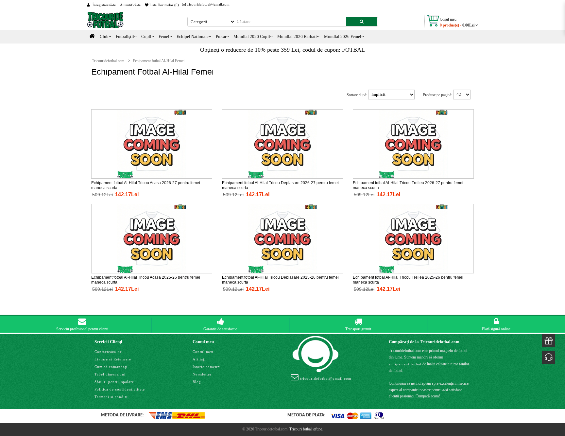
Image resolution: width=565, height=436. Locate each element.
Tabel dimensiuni (110, 374)
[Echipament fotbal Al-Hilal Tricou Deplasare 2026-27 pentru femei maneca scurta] (282, 143)
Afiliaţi (199, 359)
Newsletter (202, 374)
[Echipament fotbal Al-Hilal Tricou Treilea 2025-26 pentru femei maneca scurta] (413, 238)
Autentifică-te (130, 5)
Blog (197, 382)
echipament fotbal (405, 364)
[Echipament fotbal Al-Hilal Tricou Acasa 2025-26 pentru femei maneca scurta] (151, 238)
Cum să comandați (111, 367)
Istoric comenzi (207, 367)
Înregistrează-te (104, 5)
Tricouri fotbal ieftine (305, 429)
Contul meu (203, 352)
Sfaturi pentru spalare (114, 382)
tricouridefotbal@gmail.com (208, 4)
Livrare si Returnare (112, 359)
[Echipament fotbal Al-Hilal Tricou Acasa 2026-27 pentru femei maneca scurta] (151, 143)
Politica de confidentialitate (119, 389)
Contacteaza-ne (108, 352)
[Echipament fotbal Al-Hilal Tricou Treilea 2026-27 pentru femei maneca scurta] (413, 143)
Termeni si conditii (111, 397)
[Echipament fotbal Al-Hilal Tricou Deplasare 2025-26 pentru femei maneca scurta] (282, 238)
